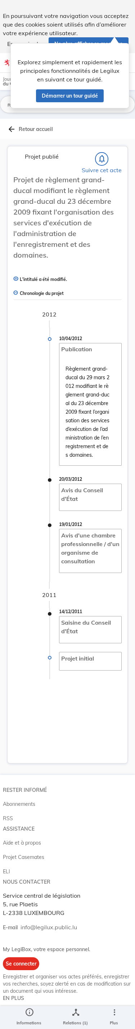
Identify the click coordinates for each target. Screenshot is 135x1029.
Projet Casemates (23, 857)
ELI (6, 871)
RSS (8, 818)
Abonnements (19, 804)
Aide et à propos (22, 843)
